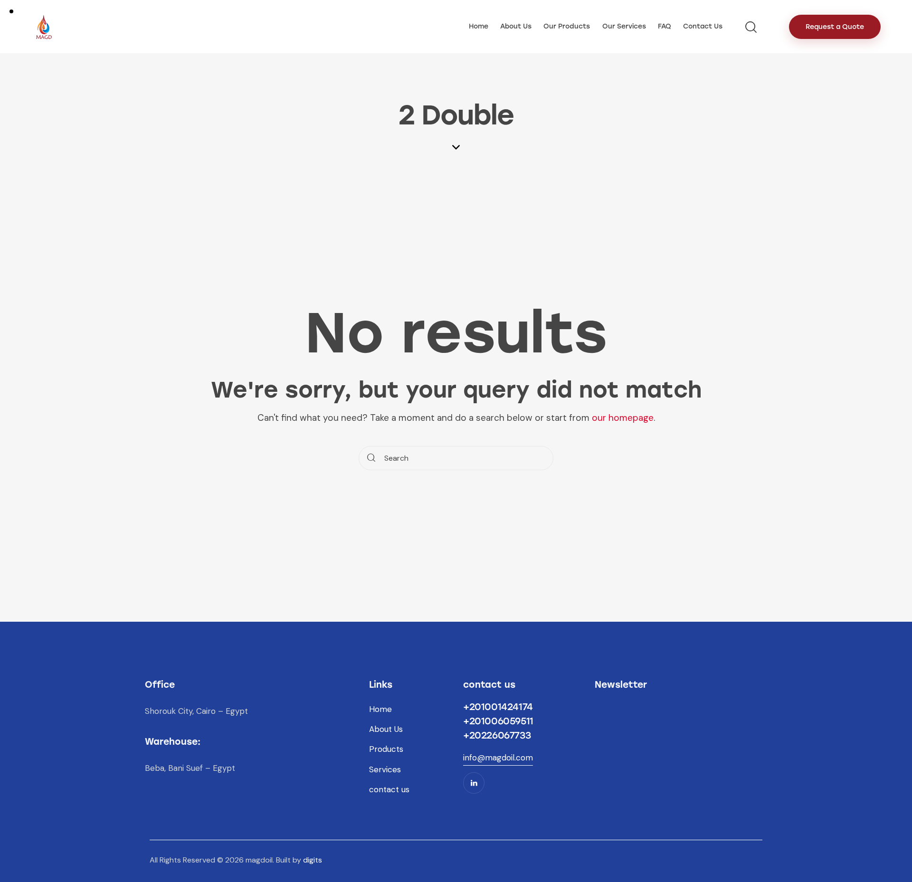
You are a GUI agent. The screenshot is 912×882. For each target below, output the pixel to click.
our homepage (623, 418)
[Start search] (371, 458)
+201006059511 (498, 721)
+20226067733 (497, 735)
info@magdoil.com (498, 757)
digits (312, 860)
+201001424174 (498, 706)
